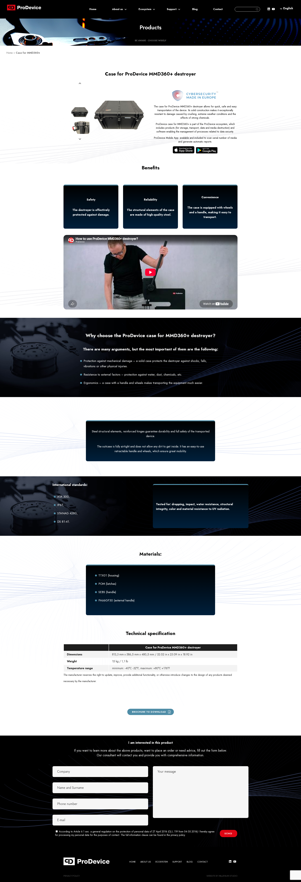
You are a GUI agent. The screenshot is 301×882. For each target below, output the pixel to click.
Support (172, 9)
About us (117, 9)
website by (212, 875)
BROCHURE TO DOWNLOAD (149, 711)
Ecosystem (145, 9)
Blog (195, 9)
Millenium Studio (228, 875)
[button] (288, 8)
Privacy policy (71, 875)
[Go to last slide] (80, 83)
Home (92, 9)
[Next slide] (80, 139)
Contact (218, 9)
